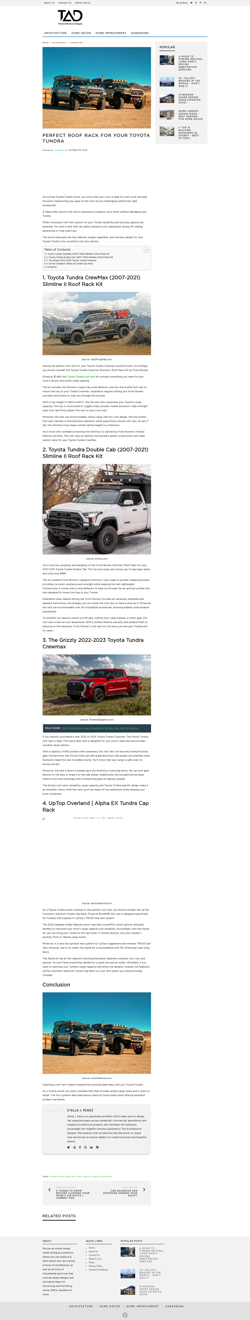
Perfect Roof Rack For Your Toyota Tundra (74, 1176)
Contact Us (64, 3)
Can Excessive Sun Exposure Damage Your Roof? (120, 1193)
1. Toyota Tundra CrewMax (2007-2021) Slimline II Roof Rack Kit (78, 254)
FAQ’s (92, 1263)
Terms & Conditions (98, 1270)
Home (46, 42)
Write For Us (82, 3)
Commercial (61, 150)
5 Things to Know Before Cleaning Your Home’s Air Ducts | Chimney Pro (73, 1194)
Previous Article (66, 1187)
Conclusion (51, 267)
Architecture (55, 33)
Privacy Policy (95, 1266)
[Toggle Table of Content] (144, 250)
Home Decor (81, 33)
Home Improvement (111, 33)
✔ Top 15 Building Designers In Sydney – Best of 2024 (189, 133)
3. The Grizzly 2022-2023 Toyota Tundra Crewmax (71, 261)
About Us (49, 3)
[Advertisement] (154, 17)
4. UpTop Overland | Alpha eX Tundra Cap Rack (70, 264)
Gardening (140, 33)
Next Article (130, 1187)
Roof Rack (106, 1176)
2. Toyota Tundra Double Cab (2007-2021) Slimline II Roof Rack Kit (79, 257)
